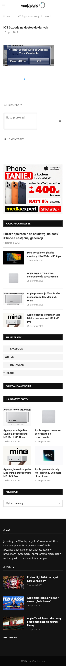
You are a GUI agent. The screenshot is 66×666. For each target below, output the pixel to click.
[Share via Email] (40, 79)
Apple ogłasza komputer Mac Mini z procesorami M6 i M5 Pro (43, 318)
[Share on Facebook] (31, 79)
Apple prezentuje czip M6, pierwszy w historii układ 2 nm (48, 473)
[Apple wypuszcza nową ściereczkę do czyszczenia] (13, 278)
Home (6, 16)
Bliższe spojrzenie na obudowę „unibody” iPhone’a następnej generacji (31, 236)
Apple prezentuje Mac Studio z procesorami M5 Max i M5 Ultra (44, 297)
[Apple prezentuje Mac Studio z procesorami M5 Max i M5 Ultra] (13, 298)
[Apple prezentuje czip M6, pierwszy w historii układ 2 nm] (49, 455)
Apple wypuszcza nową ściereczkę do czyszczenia (42, 275)
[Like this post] (27, 79)
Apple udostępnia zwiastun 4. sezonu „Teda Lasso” (43, 599)
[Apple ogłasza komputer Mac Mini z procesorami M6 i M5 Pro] (13, 320)
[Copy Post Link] (35, 79)
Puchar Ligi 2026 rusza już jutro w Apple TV (42, 579)
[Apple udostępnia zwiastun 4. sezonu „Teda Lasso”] (13, 603)
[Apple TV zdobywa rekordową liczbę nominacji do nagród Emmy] (13, 623)
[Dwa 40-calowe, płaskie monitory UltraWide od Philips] (13, 257)
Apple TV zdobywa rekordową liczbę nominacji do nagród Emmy (44, 622)
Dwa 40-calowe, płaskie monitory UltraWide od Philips (44, 254)
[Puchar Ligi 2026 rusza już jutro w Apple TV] (13, 582)
